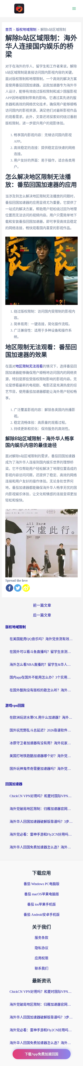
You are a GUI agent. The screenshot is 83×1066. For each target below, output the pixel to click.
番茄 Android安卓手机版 (42, 914)
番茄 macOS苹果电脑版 (41, 894)
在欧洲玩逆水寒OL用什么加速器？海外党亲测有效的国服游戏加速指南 (41, 717)
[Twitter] (17, 588)
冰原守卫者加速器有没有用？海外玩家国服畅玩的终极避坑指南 (41, 743)
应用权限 (41, 958)
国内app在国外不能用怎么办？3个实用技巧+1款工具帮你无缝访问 (41, 677)
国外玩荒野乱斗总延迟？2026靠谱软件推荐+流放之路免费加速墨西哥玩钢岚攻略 (41, 730)
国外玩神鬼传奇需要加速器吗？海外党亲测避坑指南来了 (41, 768)
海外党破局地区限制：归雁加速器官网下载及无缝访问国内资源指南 (41, 809)
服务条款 (41, 937)
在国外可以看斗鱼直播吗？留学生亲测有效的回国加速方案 (41, 652)
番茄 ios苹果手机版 (41, 904)
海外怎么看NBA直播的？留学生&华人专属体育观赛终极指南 (41, 664)
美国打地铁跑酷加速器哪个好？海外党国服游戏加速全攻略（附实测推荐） (41, 756)
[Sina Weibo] (26, 588)
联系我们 (41, 968)
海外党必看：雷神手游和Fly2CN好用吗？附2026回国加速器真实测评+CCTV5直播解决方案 (41, 834)
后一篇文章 (42, 615)
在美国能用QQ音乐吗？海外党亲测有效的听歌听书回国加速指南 (41, 639)
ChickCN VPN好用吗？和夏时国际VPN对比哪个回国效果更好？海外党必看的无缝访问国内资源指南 (41, 796)
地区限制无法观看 (29, 366)
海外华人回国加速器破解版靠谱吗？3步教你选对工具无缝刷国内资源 (41, 821)
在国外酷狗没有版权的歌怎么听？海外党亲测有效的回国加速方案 (41, 690)
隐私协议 (41, 948)
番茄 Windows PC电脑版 (41, 884)
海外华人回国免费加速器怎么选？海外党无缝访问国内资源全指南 (41, 847)
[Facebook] (9, 588)
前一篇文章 (42, 605)
